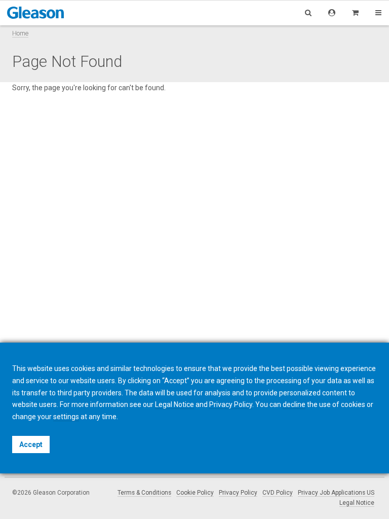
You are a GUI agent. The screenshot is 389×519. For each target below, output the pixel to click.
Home (20, 33)
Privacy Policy (238, 492)
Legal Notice (356, 502)
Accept (31, 444)
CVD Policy (277, 492)
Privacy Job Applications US (336, 492)
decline (294, 404)
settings (66, 417)
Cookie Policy (195, 492)
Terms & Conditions (144, 492)
